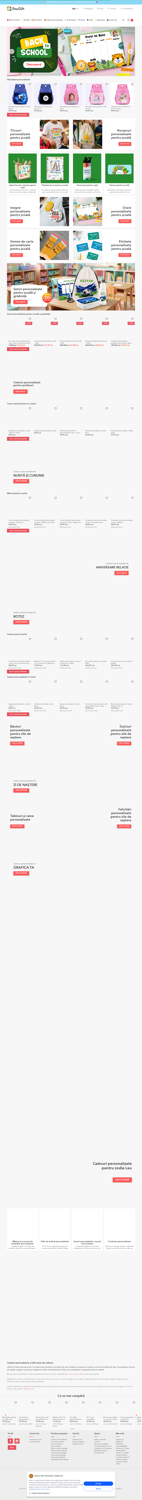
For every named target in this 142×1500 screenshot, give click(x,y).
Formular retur (99, 1453)
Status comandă (100, 1439)
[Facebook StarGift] (10, 1441)
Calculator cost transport (103, 1448)
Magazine (89, 9)
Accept (98, 1484)
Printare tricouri (78, 1444)
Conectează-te (34, 1442)
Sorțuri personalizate (58, 1455)
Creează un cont (35, 1439)
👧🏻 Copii (90, 20)
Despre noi (120, 1439)
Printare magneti (78, 1442)
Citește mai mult (28, 1389)
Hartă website (121, 1450)
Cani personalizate (57, 1442)
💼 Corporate (112, 20)
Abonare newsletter (101, 1444)
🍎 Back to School (13, 20)
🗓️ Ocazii (81, 20)
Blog (101, 9)
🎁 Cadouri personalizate (53, 20)
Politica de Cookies (122, 1448)
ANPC (118, 1464)
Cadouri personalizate (76, 1374)
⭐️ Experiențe (100, 20)
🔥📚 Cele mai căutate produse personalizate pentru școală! (71, 2)
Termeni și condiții (122, 1453)
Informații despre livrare (102, 1446)
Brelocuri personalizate (59, 1448)
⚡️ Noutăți (26, 20)
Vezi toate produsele (18, 115)
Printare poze (77, 1439)
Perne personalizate (58, 1457)
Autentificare (127, 9)
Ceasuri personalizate (59, 1453)
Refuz (98, 1489)
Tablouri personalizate (59, 1450)
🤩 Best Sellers (36, 20)
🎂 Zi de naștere (70, 20)
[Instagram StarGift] (17, 1441)
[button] (70, 73)
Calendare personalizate (60, 1459)
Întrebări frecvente (100, 1450)
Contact (112, 9)
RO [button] (75, 9)
